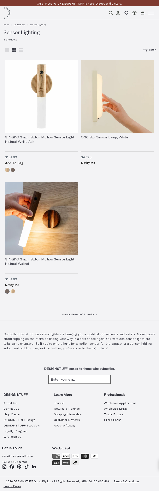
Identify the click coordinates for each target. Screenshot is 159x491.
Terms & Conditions (126, 481)
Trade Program (114, 414)
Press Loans (112, 419)
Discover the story (108, 3)
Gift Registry (12, 436)
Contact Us (11, 408)
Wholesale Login (115, 408)
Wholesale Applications (120, 403)
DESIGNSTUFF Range (19, 419)
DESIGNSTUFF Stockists (22, 425)
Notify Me (88, 162)
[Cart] (142, 13)
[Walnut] (13, 170)
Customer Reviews (67, 419)
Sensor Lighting (38, 24)
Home (6, 24)
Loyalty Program (15, 431)
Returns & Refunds (67, 408)
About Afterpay (64, 425)
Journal (59, 403)
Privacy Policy (12, 485)
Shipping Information (68, 414)
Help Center (12, 414)
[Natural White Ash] (7, 170)
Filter (152, 49)
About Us (10, 403)
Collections (19, 24)
